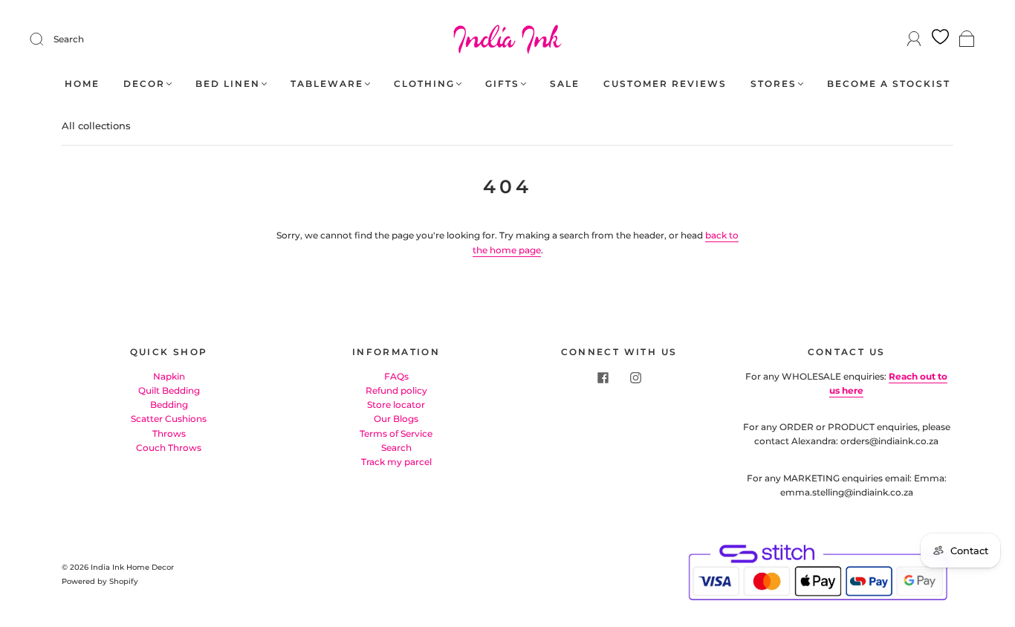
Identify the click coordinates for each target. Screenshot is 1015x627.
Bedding (169, 404)
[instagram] (635, 378)
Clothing (424, 83)
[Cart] (967, 40)
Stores (773, 83)
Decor (144, 83)
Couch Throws (168, 447)
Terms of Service (396, 433)
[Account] (914, 39)
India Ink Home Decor (132, 567)
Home (82, 83)
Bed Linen (227, 83)
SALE (565, 83)
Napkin (169, 376)
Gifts (502, 83)
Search (68, 39)
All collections (96, 125)
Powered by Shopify (100, 581)
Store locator (396, 404)
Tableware (327, 83)
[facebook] (602, 378)
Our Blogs (396, 418)
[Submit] (46, 39)
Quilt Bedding (169, 390)
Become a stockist (888, 83)
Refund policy (396, 390)
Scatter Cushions (169, 418)
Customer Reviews (665, 83)
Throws (169, 433)
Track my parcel (396, 461)
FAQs (396, 376)
